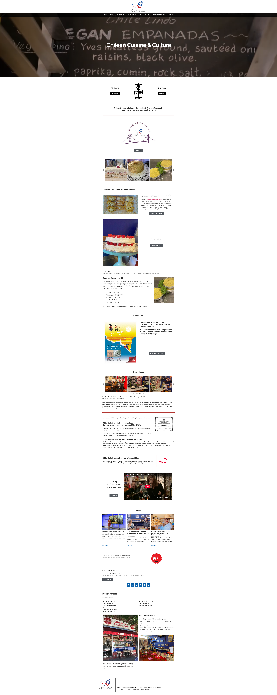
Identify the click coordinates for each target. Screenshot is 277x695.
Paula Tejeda (121, 15)
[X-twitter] (132, 585)
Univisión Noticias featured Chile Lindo (113, 531)
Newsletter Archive (159, 15)
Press (140, 15)
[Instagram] (144, 585)
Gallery (147, 15)
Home (105, 15)
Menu (111, 15)
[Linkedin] (140, 585)
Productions (132, 15)
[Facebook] (128, 585)
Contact (170, 15)
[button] (112, 14)
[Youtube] (136, 585)
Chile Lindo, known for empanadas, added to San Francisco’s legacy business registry (161, 533)
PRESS (138, 510)
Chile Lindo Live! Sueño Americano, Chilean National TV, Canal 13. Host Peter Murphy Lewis (138, 533)
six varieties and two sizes (154, 199)
